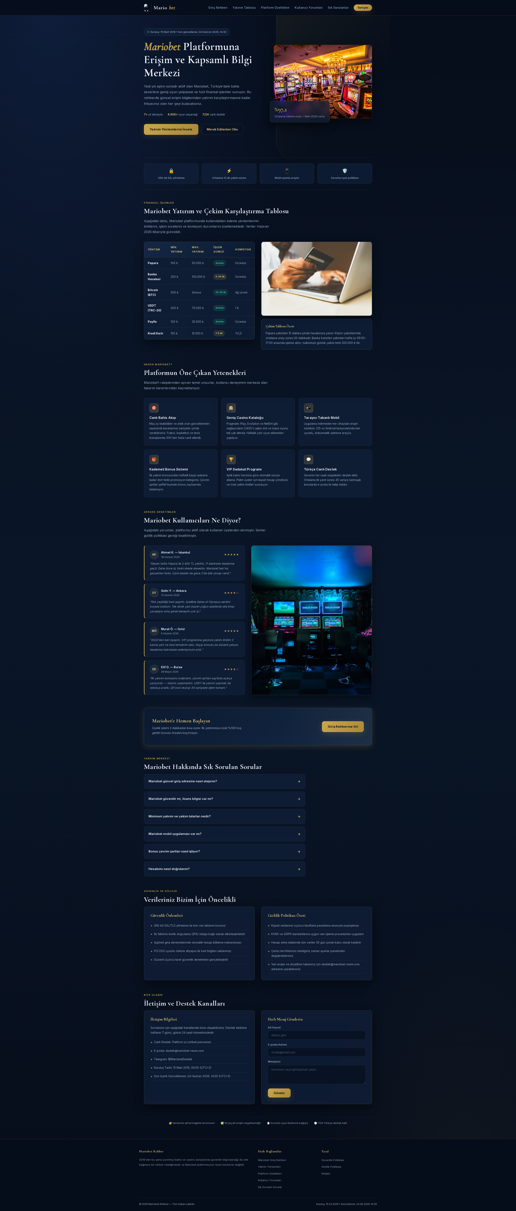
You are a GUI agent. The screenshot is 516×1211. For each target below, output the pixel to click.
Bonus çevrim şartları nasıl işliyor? (174, 851)
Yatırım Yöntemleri (269, 1166)
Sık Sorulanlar (338, 7)
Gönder (279, 1093)
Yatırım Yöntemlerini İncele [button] (171, 129)
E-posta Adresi (277, 1044)
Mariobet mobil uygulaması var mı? (175, 834)
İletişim (363, 7)
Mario (164, 7)
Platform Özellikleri (275, 7)
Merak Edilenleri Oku (222, 129)
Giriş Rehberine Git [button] (343, 726)
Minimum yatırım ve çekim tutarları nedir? (180, 816)
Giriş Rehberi (218, 7)
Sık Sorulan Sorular (270, 1187)
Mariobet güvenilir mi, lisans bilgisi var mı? (181, 799)
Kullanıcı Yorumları (309, 7)
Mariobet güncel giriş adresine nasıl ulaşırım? (183, 781)
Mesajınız (274, 1061)
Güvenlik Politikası (332, 1160)
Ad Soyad (274, 1027)
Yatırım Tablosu (244, 7)
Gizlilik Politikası (331, 1166)
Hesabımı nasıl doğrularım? (169, 869)
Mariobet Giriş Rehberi (272, 1160)
